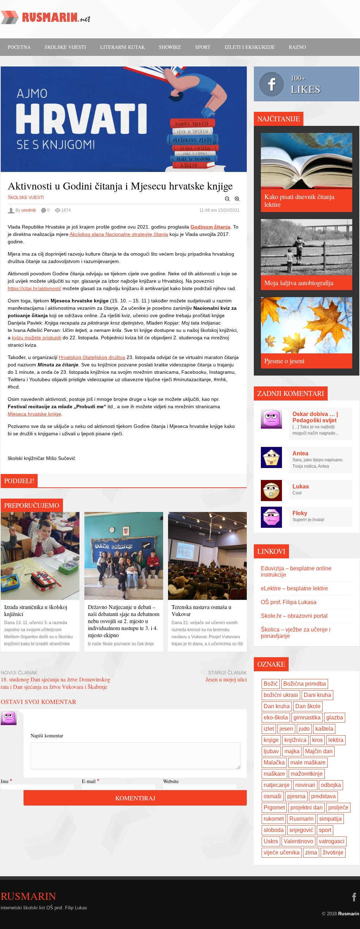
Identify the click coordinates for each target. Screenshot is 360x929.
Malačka (274, 762)
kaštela (324, 729)
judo (304, 729)
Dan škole (308, 706)
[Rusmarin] (46, 20)
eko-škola (276, 717)
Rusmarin (301, 819)
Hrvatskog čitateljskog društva (92, 357)
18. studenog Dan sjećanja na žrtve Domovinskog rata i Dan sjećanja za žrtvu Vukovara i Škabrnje (55, 682)
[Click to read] (40, 556)
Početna (19, 47)
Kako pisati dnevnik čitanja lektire (299, 200)
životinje (333, 853)
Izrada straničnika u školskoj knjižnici (35, 610)
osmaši (273, 796)
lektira (335, 740)
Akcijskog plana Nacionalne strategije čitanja (119, 234)
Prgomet (274, 808)
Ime (4, 781)
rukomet (274, 819)
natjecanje (277, 785)
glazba (334, 717)
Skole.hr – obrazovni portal (294, 616)
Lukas (300, 486)
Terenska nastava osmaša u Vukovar (201, 610)
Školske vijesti (65, 47)
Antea (300, 453)
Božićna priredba (304, 684)
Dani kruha (317, 695)
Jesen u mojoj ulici (226, 679)
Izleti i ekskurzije (250, 47)
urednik (28, 210)
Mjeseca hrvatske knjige (34, 414)
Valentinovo (298, 841)
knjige (271, 740)
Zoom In (237, 199)
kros (317, 740)
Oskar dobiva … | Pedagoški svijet (315, 417)
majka (292, 751)
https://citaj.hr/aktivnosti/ (34, 288)
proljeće (338, 808)
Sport (203, 47)
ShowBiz (170, 47)
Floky (299, 513)
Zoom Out (227, 199)
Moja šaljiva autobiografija (298, 282)
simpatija (330, 819)
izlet (269, 729)
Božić (271, 684)
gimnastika (307, 717)
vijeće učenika (282, 853)
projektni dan (306, 808)
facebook (354, 897)
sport (325, 830)
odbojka (331, 785)
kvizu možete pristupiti (36, 337)
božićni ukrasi (281, 695)
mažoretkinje (307, 774)
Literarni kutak (122, 47)
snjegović (301, 830)
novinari (305, 785)
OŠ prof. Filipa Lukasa (288, 602)
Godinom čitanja (210, 227)
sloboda (274, 830)
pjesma (296, 796)
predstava (323, 796)
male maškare (308, 762)
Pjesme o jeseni (284, 360)
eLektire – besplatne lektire (294, 588)
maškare (274, 774)
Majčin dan (319, 751)
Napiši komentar (47, 735)
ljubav (271, 751)
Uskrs (271, 841)
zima (311, 853)
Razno (297, 47)
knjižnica (295, 740)
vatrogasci (332, 841)
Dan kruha (277, 706)
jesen (286, 729)
